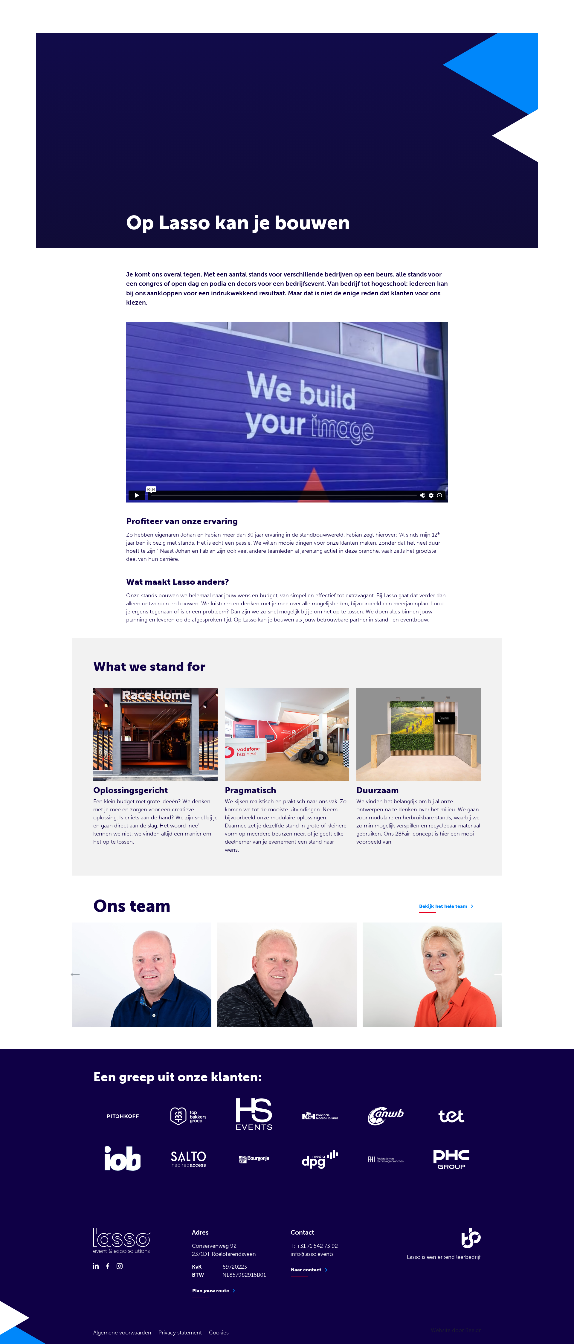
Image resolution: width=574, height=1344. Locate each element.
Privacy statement (180, 1332)
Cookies (219, 1332)
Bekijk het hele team (443, 906)
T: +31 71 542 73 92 (314, 1246)
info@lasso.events (312, 1254)
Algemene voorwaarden (122, 1332)
